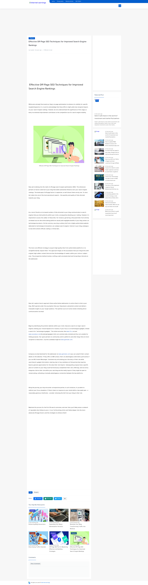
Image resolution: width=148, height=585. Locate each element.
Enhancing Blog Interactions (37, 524)
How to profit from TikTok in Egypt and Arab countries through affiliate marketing (112, 161)
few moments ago (34, 522)
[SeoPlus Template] (29, 583)
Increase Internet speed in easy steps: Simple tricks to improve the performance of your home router (112, 153)
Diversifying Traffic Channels (37, 547)
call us (53, 1)
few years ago (99, 114)
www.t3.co (69, 331)
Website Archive (69, 1)
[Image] (99, 134)
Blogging (32, 38)
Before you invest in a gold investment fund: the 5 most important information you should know (112, 213)
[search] (120, 5)
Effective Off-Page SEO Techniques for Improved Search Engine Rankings (77, 549)
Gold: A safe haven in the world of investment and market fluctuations (107, 117)
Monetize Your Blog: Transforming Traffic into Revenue (77, 527)
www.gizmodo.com (66, 340)
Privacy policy (60, 1)
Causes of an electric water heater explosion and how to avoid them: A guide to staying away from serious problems (112, 170)
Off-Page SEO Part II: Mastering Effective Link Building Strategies (58, 549)
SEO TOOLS (78, 1)
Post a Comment (35, 563)
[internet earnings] (37, 4)
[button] (38, 498)
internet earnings (45, 582)
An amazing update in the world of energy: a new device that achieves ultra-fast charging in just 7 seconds (112, 196)
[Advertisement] (74, 22)
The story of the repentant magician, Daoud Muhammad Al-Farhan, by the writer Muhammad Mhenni (112, 187)
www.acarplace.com (35, 334)
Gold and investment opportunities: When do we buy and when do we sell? (112, 204)
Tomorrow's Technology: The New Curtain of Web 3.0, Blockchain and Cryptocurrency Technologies (111, 179)
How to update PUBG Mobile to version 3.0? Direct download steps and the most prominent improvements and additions (112, 144)
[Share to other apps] (65, 498)
